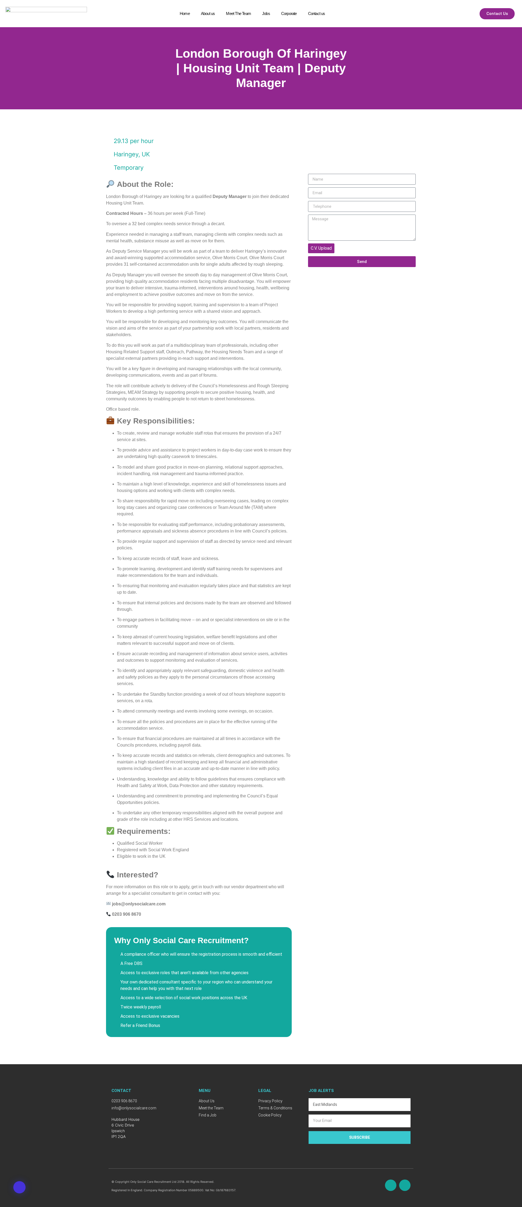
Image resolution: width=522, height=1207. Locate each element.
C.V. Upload (321, 248)
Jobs (266, 13)
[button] (19, 1187)
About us (208, 13)
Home (185, 13)
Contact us (316, 13)
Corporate (289, 13)
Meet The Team (238, 13)
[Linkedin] (405, 1185)
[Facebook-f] (390, 1185)
